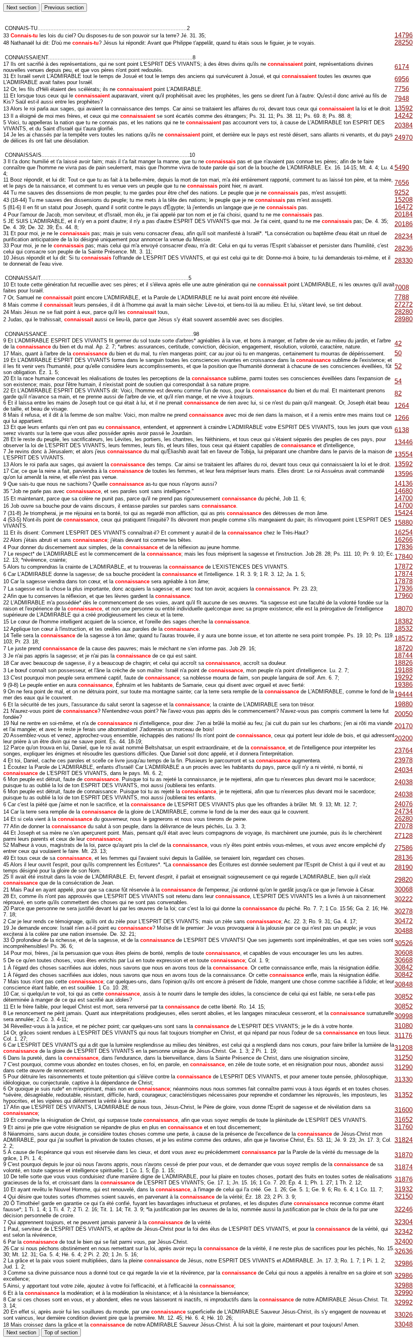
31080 (403, 1025)
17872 (403, 566)
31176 (403, 1035)
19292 (403, 677)
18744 (403, 655)
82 (398, 393)
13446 (403, 442)
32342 (403, 1231)
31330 (403, 1079)
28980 (403, 319)
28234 (403, 236)
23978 (403, 760)
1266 (401, 417)
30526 (403, 942)
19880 (403, 704)
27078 (403, 826)
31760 (403, 1126)
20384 (403, 125)
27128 (403, 835)
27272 (403, 304)
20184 (403, 214)
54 (398, 381)
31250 (403, 1057)
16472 (403, 206)
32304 (403, 1222)
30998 (403, 1016)
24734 (403, 811)
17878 (403, 581)
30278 (403, 911)
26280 (403, 818)
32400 (403, 1241)
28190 (403, 867)
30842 (403, 967)
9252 (401, 192)
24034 (403, 769)
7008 (401, 287)
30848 (403, 984)
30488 (403, 930)
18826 (403, 662)
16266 (403, 539)
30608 (403, 952)
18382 (403, 621)
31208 (403, 1047)
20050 (403, 713)
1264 (401, 405)
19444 (403, 694)
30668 (403, 960)
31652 (403, 1119)
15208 (403, 199)
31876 (403, 1179)
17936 (403, 588)
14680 (403, 490)
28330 (403, 260)
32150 (403, 1196)
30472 (403, 921)
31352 (403, 1094)
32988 (403, 1285)
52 (398, 366)
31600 (403, 1109)
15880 (403, 522)
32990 (403, 1292)
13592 (403, 108)
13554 (403, 454)
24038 (403, 782)
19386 (403, 684)
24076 (403, 804)
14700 (403, 498)
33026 (403, 1314)
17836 (403, 546)
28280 (403, 311)
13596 (403, 473)
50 (398, 353)
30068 (403, 889)
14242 (403, 115)
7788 (401, 297)
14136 (403, 483)
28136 (403, 857)
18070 (403, 608)
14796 (403, 35)
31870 (403, 1155)
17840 (403, 556)
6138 (401, 429)
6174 (401, 66)
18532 (403, 628)
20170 (403, 726)
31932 (403, 1189)
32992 (403, 1302)
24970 (403, 137)
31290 (403, 1067)
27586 (403, 847)
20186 (403, 224)
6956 (401, 79)
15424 (403, 512)
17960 (403, 595)
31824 (403, 1139)
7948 (401, 98)
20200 (403, 738)
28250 (403, 42)
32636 (403, 1251)
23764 (403, 750)
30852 (403, 996)
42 (398, 343)
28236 (403, 248)
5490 (401, 167)
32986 (403, 1263)
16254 (403, 532)
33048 (403, 1324)
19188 (403, 670)
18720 (403, 648)
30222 (403, 899)
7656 (401, 182)
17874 (403, 573)
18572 (403, 638)
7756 (401, 88)
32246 (403, 1209)
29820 (403, 879)
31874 (403, 1167)
